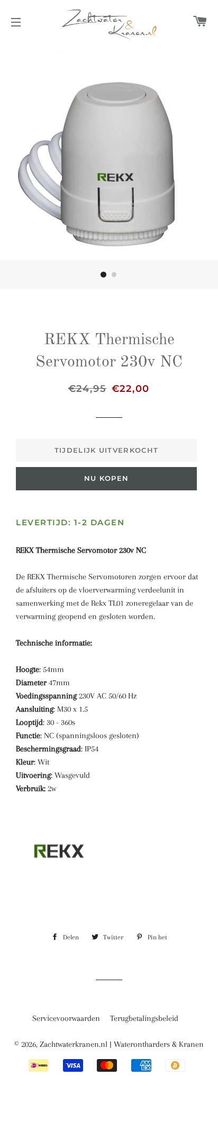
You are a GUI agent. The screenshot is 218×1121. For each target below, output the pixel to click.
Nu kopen (106, 478)
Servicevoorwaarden (66, 1018)
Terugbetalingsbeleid (144, 1018)
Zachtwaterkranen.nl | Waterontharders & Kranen (122, 1044)
